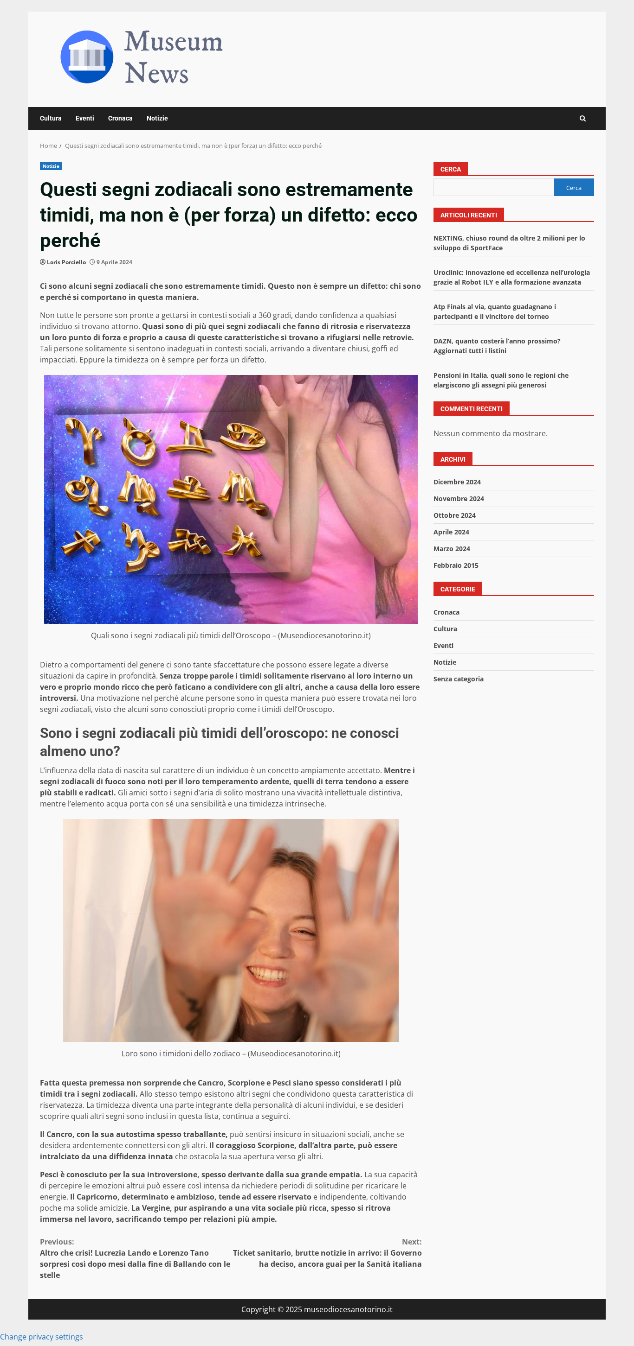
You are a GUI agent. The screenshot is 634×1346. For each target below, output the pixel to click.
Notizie (157, 118)
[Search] (583, 118)
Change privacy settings (41, 1337)
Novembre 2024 (458, 498)
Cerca (450, 169)
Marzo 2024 (451, 548)
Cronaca (120, 118)
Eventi (85, 118)
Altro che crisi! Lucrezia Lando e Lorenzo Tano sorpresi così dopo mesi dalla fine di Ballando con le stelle (135, 1258)
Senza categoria (458, 678)
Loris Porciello (66, 262)
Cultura (51, 118)
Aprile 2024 (451, 531)
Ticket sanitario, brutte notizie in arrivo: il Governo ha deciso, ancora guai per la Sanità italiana (327, 1253)
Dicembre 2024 (457, 481)
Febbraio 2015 (456, 565)
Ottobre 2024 (454, 515)
